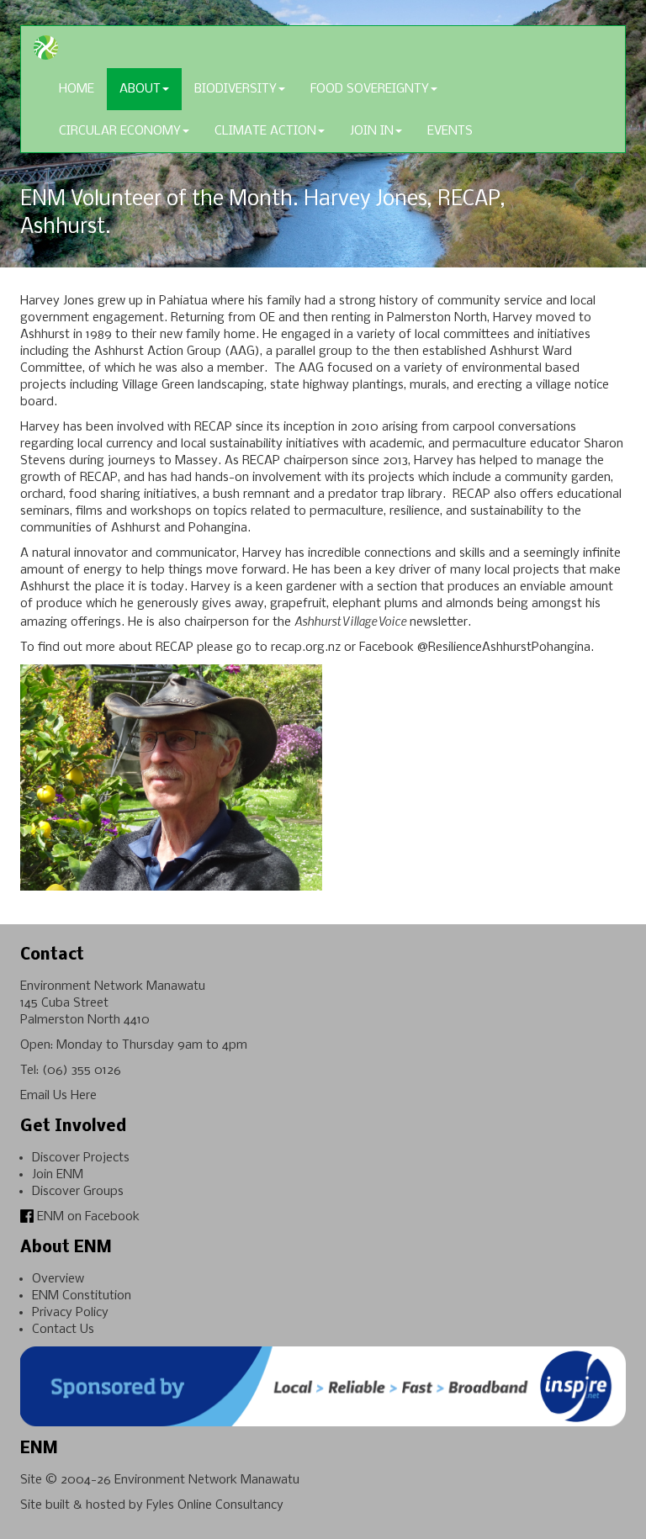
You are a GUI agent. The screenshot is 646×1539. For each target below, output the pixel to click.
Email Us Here (58, 1096)
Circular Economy (120, 131)
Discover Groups (78, 1191)
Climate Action (265, 131)
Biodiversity (235, 89)
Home (76, 89)
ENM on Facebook (87, 1217)
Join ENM (57, 1175)
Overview (58, 1279)
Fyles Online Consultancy (214, 1505)
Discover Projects (81, 1158)
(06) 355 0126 (81, 1070)
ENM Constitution (81, 1296)
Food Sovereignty (369, 89)
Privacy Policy (70, 1313)
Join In (372, 131)
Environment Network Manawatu (206, 1480)
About (140, 89)
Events (450, 131)
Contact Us (63, 1329)
